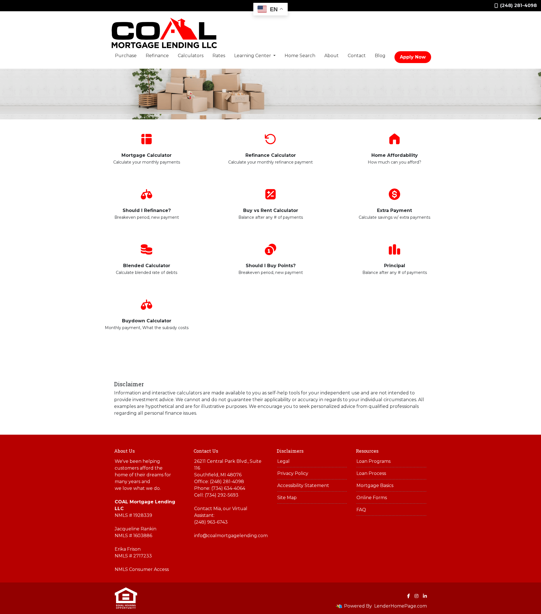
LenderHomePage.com (400, 606)
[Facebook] (408, 596)
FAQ (361, 509)
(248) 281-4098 (518, 5)
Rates (218, 55)
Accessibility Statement (303, 485)
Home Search (300, 55)
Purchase (126, 55)
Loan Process (371, 473)
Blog (380, 55)
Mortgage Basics (374, 485)
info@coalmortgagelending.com (231, 535)
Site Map (287, 497)
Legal (283, 461)
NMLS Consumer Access (142, 569)
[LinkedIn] (425, 596)
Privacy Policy (292, 473)
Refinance (157, 55)
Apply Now (413, 57)
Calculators (190, 55)
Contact (357, 55)
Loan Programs (373, 461)
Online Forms (371, 497)
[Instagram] (416, 596)
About (331, 55)
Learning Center (253, 55)
